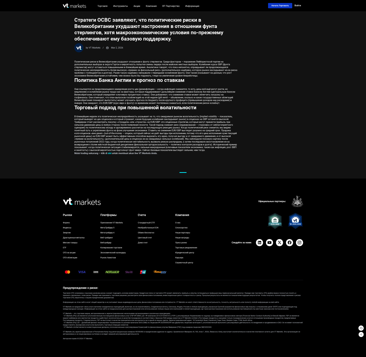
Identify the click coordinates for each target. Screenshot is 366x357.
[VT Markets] (74, 6)
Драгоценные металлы (74, 237)
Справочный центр (184, 262)
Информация (192, 6)
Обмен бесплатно (146, 232)
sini (109, 153)
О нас (177, 223)
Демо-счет (143, 242)
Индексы (67, 227)
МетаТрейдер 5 (107, 227)
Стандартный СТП (146, 223)
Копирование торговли (111, 247)
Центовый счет (145, 237)
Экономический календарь (113, 252)
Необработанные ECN (148, 227)
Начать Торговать (280, 5)
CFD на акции (69, 252)
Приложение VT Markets (111, 223)
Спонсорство (181, 227)
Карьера (179, 257)
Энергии (67, 232)
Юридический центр (184, 252)
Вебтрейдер (105, 242)
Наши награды (182, 237)
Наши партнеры (182, 232)
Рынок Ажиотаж (108, 257)
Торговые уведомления (186, 247)
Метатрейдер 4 (107, 232)
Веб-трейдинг (106, 237)
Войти (298, 5)
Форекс (66, 223)
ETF (64, 247)
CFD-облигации (70, 257)
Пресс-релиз (181, 242)
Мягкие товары (70, 242)
